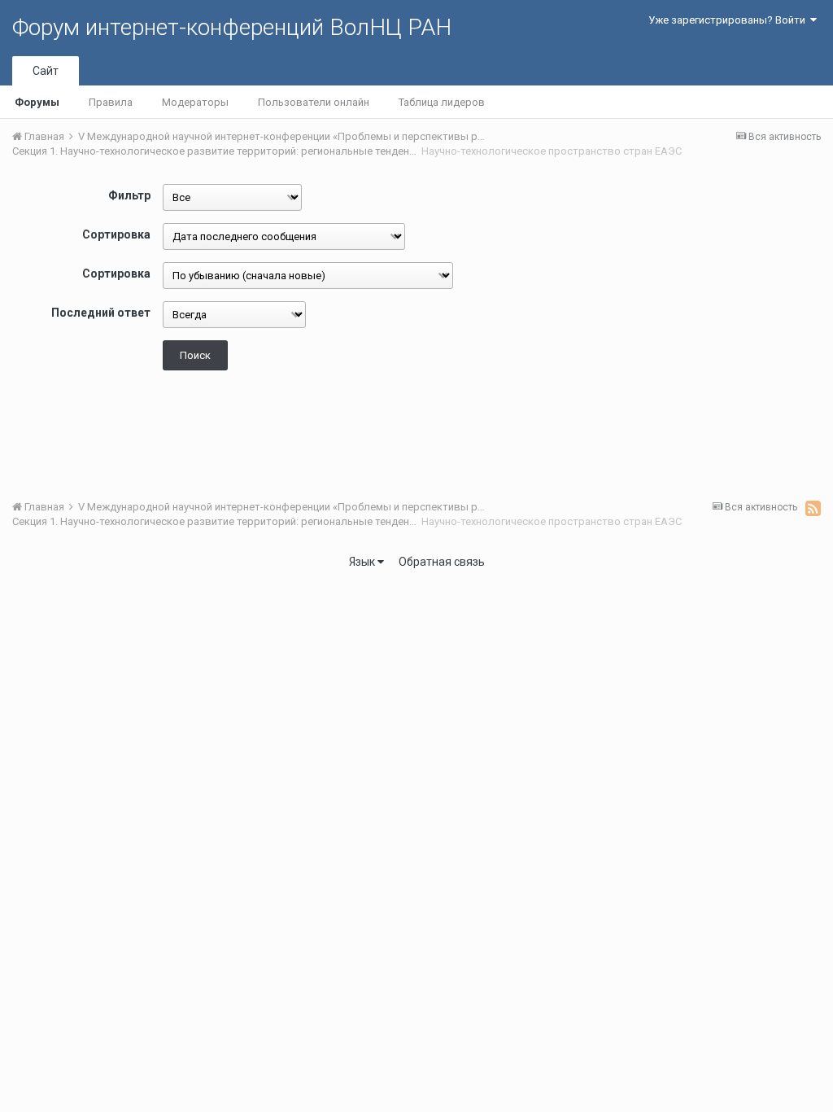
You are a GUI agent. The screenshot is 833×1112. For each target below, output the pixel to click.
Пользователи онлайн (313, 102)
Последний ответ (100, 312)
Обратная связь (442, 561)
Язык (363, 561)
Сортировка (116, 234)
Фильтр (129, 195)
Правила (111, 102)
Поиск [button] (195, 355)
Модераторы (195, 102)
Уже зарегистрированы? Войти (729, 20)
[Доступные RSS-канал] (813, 508)
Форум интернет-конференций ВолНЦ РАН (231, 27)
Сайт (46, 70)
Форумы (37, 102)
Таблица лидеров (442, 102)
